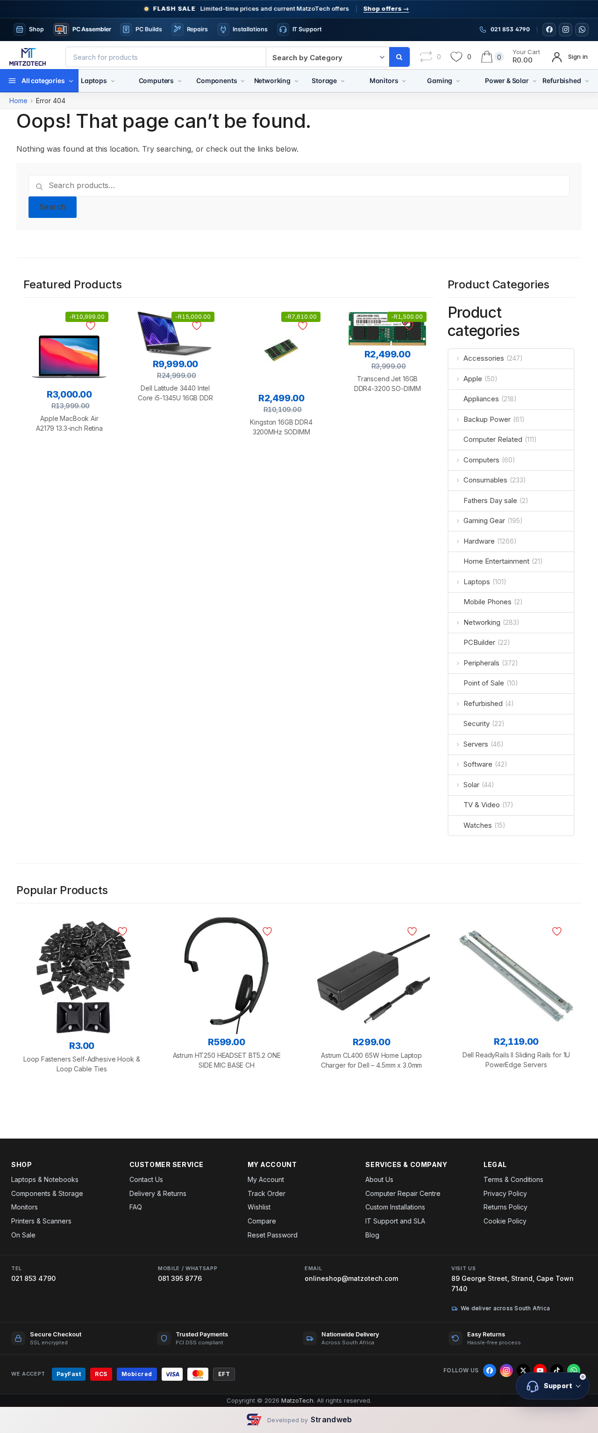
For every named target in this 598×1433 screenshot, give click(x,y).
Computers (156, 80)
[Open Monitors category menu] (403, 81)
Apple (472, 378)
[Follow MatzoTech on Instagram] (565, 29)
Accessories (483, 358)
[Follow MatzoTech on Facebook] (549, 29)
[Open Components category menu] (242, 81)
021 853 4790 (33, 1278)
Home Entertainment (496, 561)
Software (477, 764)
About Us (379, 1179)
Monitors (384, 80)
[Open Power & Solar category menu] (534, 81)
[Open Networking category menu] (296, 81)
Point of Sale (483, 682)
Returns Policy (505, 1207)
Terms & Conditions (513, 1179)
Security (476, 723)
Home (18, 101)
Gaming (439, 80)
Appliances (481, 398)
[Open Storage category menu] (342, 81)
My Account (266, 1179)
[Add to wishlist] (92, 325)
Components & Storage (47, 1193)
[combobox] (166, 57)
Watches (477, 825)
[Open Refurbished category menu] (587, 81)
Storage (324, 80)
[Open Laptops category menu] (112, 81)
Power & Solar (507, 80)
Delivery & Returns (157, 1193)
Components (216, 80)
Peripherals (481, 662)
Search (52, 206)
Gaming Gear (484, 520)
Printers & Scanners (41, 1221)
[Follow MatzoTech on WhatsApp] (582, 29)
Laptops (94, 80)
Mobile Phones (487, 601)
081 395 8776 (180, 1278)
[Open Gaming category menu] (458, 81)
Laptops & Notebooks (44, 1179)
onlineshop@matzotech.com (351, 1278)
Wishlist (259, 1207)
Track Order (266, 1193)
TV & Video (481, 804)
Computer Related (492, 439)
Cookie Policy (505, 1221)
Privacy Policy (505, 1193)
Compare (262, 1221)
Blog (372, 1235)
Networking (272, 80)
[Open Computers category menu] (179, 81)
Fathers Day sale (490, 500)
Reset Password (273, 1235)
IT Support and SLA (395, 1221)
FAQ (135, 1207)
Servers (475, 744)
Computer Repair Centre (403, 1193)
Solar (471, 784)
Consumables (485, 479)
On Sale (23, 1235)
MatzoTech (297, 1400)
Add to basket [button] (69, 477)
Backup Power (487, 419)
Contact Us (146, 1179)
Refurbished (561, 80)
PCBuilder (479, 642)
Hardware (479, 541)
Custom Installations (395, 1207)
